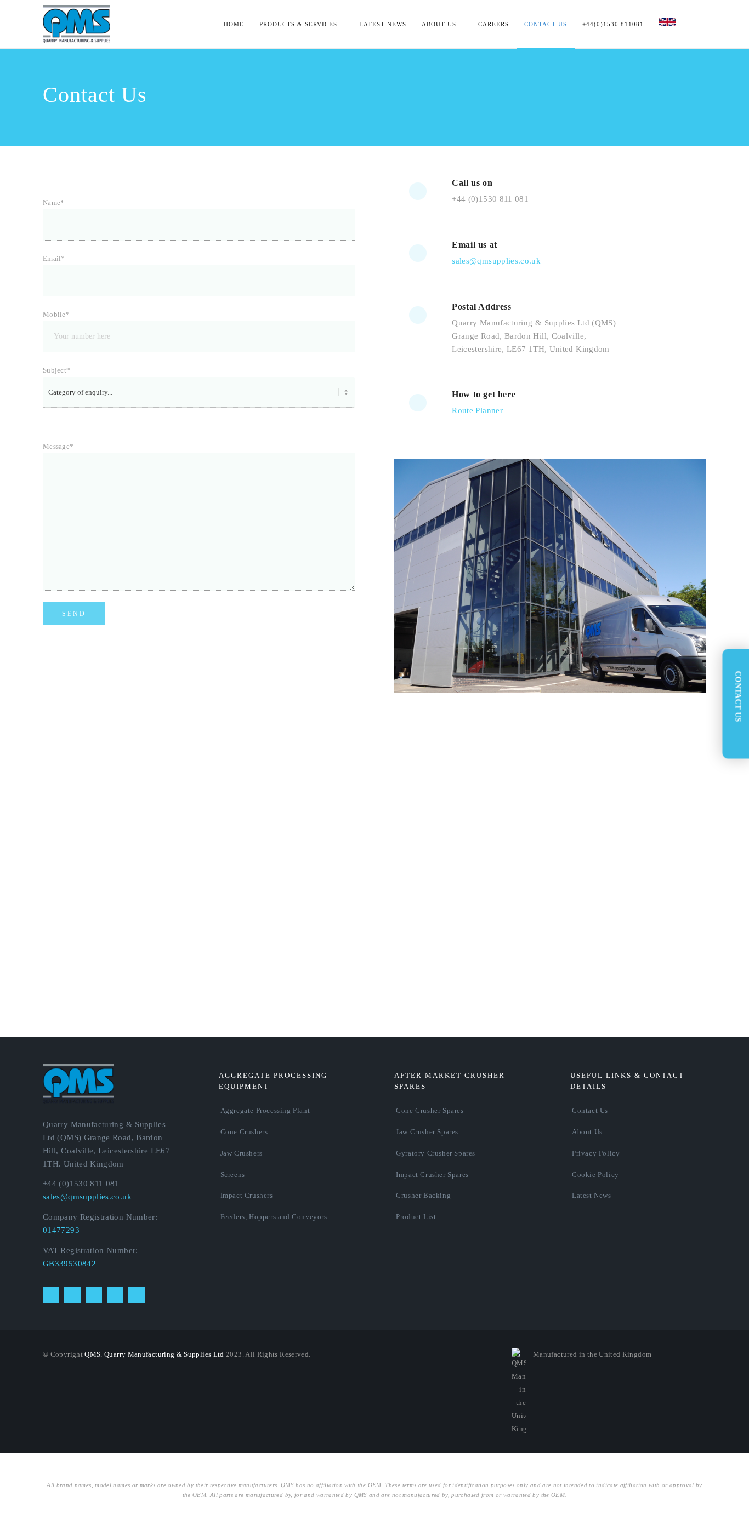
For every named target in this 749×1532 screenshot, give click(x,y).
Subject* (56, 370)
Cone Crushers (244, 1132)
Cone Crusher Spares (429, 1110)
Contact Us (590, 1110)
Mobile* (56, 314)
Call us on (472, 182)
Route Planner (477, 410)
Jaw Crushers (241, 1153)
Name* (54, 202)
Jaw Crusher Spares (427, 1132)
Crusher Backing (423, 1195)
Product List (416, 1217)
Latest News (591, 1195)
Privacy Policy (596, 1153)
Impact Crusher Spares (432, 1174)
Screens (232, 1174)
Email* (54, 258)
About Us (587, 1132)
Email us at (474, 244)
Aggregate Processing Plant (265, 1110)
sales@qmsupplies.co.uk (496, 260)
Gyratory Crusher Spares (435, 1153)
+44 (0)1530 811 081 (490, 199)
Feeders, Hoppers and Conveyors (273, 1217)
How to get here (483, 394)
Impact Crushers (246, 1195)
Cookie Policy (595, 1174)
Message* (58, 446)
